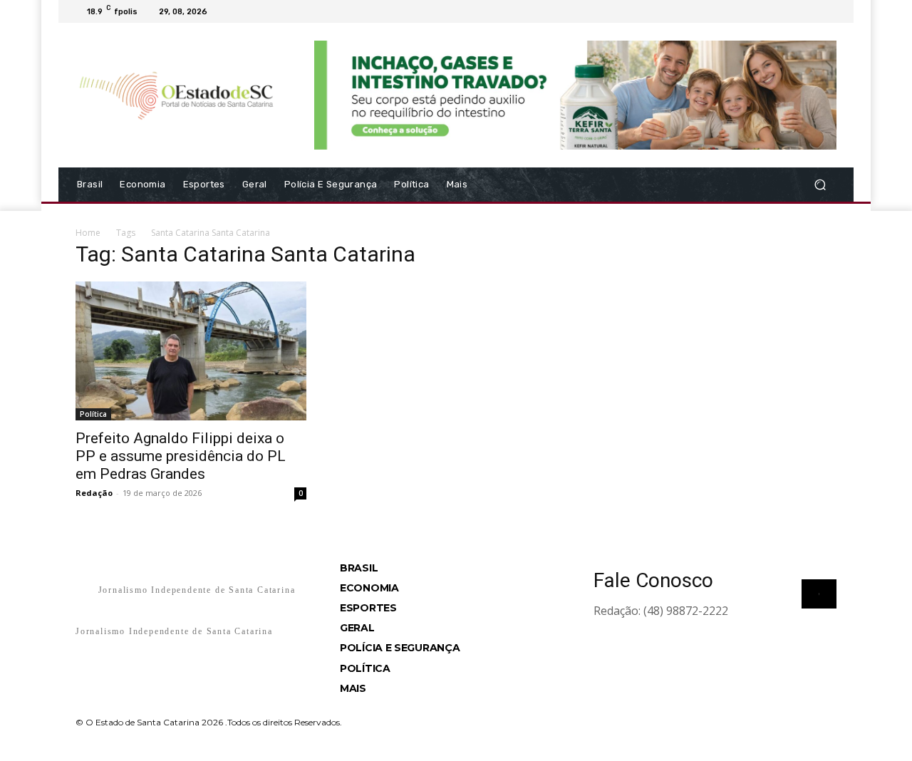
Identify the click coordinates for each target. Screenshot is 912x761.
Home (88, 233)
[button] (819, 184)
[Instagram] (776, 11)
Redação (94, 492)
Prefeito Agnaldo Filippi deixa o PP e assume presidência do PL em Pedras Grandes (181, 456)
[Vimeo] (810, 11)
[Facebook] (759, 11)
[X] (793, 11)
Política (93, 414)
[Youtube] (827, 11)
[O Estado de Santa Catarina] (178, 94)
